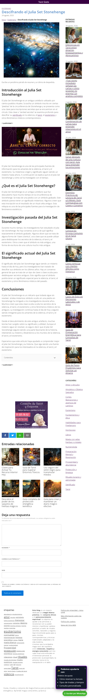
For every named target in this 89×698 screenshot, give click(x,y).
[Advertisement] (31, 384)
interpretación (9, 637)
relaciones (8, 657)
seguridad (7, 668)
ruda (11, 664)
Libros (68, 434)
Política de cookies (68, 621)
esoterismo (50, 115)
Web (3, 570)
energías (12, 628)
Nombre (6, 548)
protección (10, 650)
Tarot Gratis (43, 2)
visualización (19, 674)
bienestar (20, 620)
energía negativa (15, 626)
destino (23, 623)
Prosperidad (10, 647)
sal (14, 664)
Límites (15, 640)
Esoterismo (6, 8)
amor (7, 617)
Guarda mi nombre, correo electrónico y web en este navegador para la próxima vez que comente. (31, 585)
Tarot (68, 489)
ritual (15, 657)
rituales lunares (18, 662)
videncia (9, 674)
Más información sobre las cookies (71, 617)
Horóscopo (71, 430)
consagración (8, 623)
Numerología (71, 447)
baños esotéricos (9, 620)
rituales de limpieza (10, 660)
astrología (20, 617)
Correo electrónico (11, 559)
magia (20, 640)
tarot (40, 115)
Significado (70, 484)
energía (7, 626)
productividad (13, 645)
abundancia (8, 614)
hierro (17, 635)
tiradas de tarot (21, 671)
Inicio (4, 20)
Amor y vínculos (73, 384)
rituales (22, 656)
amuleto (13, 617)
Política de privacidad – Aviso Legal (72, 611)
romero (6, 664)
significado (17, 115)
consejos (16, 623)
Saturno (18, 664)
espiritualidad (9, 635)
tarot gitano (12, 671)
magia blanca (10, 642)
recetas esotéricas (18, 653)
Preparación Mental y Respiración (71, 454)
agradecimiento (17, 614)
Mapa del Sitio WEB (68, 625)
